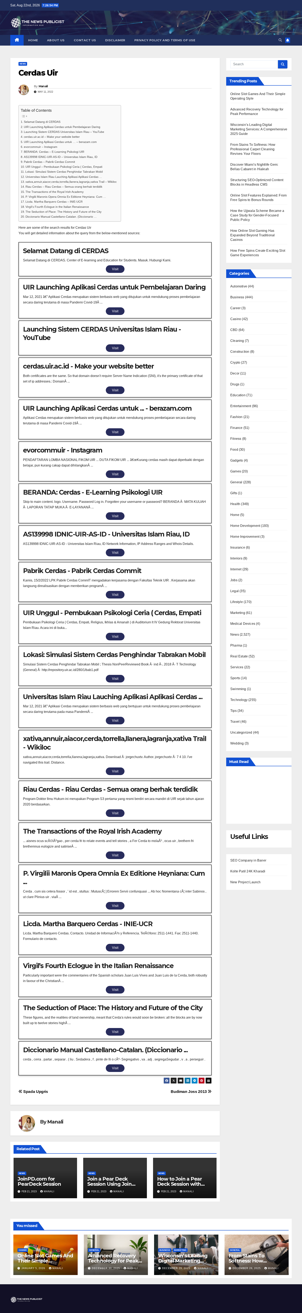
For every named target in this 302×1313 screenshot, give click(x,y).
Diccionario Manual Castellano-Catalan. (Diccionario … (61, 216)
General (236, 482)
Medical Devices (242, 623)
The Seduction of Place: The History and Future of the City (63, 211)
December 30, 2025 (106, 1268)
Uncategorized (241, 732)
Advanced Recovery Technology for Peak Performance (113, 1261)
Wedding (237, 743)
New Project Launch (245, 882)
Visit (115, 269)
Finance (236, 428)
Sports (235, 678)
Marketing (237, 613)
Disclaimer (115, 40)
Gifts (233, 493)
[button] (280, 40)
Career (235, 308)
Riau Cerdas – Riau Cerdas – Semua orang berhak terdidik (63, 186)
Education (238, 395)
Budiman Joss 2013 (189, 1091)
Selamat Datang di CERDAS (42, 121)
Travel (235, 721)
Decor (234, 373)
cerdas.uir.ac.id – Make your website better (52, 136)
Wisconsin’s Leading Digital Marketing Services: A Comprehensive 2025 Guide (258, 129)
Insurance (237, 547)
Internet (236, 569)
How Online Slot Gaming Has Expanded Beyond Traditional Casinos (252, 235)
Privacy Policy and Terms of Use (164, 40)
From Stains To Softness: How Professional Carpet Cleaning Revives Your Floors (252, 149)
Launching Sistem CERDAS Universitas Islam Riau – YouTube (64, 131)
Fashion (236, 417)
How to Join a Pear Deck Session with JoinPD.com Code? (179, 1184)
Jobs (233, 580)
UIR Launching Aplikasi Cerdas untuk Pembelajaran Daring (62, 127)
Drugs (234, 384)
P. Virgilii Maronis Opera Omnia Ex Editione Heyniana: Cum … (65, 196)
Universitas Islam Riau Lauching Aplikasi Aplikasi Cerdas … (63, 176)
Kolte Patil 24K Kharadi (247, 871)
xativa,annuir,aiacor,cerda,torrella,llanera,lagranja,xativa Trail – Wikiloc (71, 181)
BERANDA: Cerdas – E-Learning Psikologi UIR (54, 151)
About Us (56, 40)
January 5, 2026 (33, 1268)
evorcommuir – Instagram (40, 146)
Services (236, 667)
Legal (234, 591)
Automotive (238, 286)
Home (33, 40)
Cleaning (237, 340)
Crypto (235, 362)
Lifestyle (236, 602)
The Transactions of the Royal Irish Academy (54, 191)
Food (234, 449)
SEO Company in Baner (248, 860)
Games (235, 471)
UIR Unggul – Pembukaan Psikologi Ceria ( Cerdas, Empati (63, 166)
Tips (233, 710)
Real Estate (239, 656)
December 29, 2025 (176, 1268)
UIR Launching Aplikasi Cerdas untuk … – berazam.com (60, 142)
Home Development (245, 525)
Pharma (236, 645)
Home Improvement (244, 536)
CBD (234, 330)
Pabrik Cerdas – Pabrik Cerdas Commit (49, 161)
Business (237, 297)
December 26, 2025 (247, 1268)
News (23, 64)
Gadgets (236, 460)
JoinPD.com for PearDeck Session (39, 1181)
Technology (239, 700)
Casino (235, 319)
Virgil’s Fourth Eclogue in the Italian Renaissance (57, 206)
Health (235, 504)
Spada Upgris (35, 1091)
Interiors (236, 558)
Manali (43, 86)
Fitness (235, 438)
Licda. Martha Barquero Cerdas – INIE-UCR (54, 201)
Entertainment (240, 406)
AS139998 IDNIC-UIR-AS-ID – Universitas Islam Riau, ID (60, 157)
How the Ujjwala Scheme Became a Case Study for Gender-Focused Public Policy (257, 215)
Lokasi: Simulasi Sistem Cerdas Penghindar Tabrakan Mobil (64, 171)
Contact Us (85, 40)
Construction (239, 351)
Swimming (238, 689)
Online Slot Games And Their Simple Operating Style (45, 1261)
